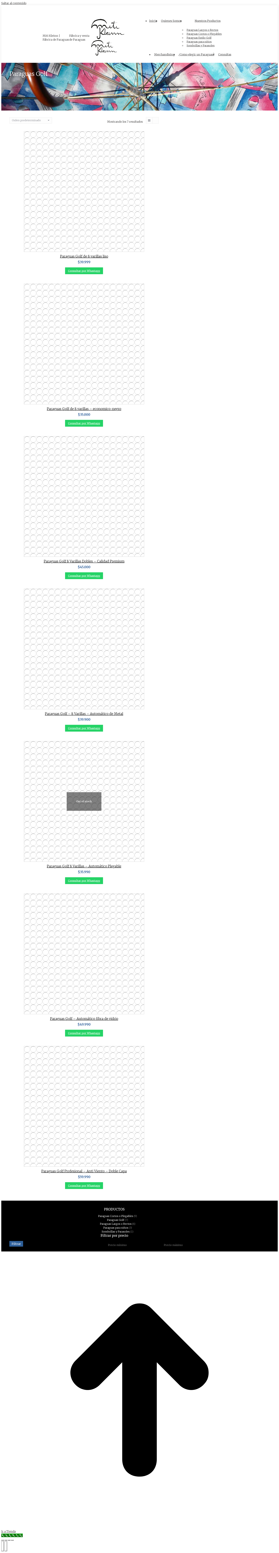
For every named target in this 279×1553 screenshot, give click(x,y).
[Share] (6, 1540)
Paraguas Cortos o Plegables (115, 1216)
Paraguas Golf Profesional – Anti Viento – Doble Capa (84, 1171)
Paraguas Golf (115, 1220)
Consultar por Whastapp (84, 270)
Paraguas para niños (115, 1227)
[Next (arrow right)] (6, 1546)
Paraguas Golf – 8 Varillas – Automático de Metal (84, 714)
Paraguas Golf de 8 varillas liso (84, 256)
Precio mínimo (117, 1245)
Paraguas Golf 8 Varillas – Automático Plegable (84, 866)
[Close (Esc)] (2, 1540)
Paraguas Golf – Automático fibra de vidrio (84, 1019)
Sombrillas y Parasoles (116, 1231)
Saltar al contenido (13, 3)
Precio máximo (173, 1245)
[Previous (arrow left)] (2, 1546)
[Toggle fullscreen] (9, 1540)
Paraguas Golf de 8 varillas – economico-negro (84, 409)
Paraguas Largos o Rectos (116, 1223)
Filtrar (16, 1244)
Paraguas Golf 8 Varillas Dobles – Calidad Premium (84, 561)
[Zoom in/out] (12, 1540)
